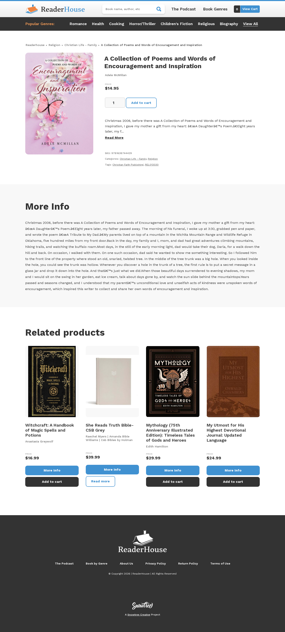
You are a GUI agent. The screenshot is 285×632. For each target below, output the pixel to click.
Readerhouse (35, 45)
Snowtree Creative (138, 614)
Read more (100, 481)
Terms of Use (220, 563)
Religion (54, 45)
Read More (114, 138)
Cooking (116, 24)
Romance (78, 24)
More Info (52, 470)
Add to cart (141, 103)
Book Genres (215, 9)
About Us (126, 563)
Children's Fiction (177, 24)
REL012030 (152, 164)
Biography (229, 24)
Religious (206, 24)
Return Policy (188, 563)
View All (250, 24)
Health (98, 24)
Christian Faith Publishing (128, 164)
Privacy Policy (155, 563)
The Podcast (183, 9)
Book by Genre (96, 563)
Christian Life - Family (80, 45)
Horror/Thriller (142, 24)
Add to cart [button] (52, 482)
